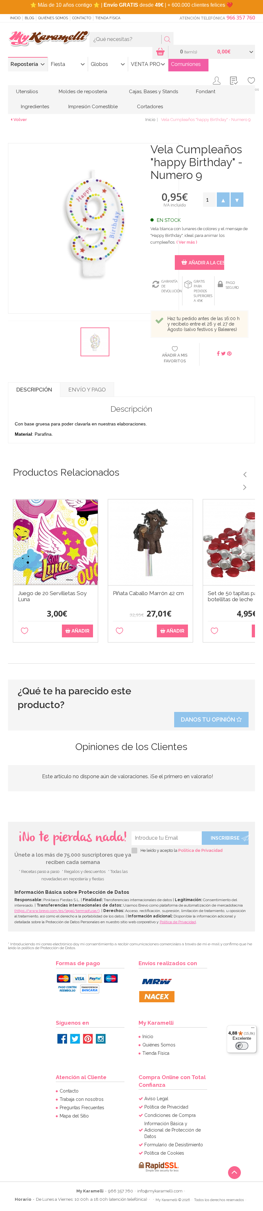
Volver (20, 119)
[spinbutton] (209, 199)
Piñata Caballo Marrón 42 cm (148, 593)
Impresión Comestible (93, 106)
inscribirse (225, 838)
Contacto (81, 18)
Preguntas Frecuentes (82, 1107)
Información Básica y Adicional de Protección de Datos (172, 1130)
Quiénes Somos (53, 18)
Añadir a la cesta (206, 262)
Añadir (79, 631)
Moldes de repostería (83, 91)
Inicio (15, 18)
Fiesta (58, 64)
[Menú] (253, 1029)
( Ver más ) (186, 242)
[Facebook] (62, 1039)
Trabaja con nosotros (82, 1099)
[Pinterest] (88, 1039)
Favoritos (251, 89)
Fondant (205, 91)
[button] (223, 199)
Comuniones (186, 64)
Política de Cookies (164, 1153)
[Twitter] (75, 1039)
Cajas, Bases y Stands (153, 91)
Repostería (24, 64)
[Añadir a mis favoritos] (24, 631)
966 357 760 (240, 17)
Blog (29, 18)
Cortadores (150, 106)
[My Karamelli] (48, 38)
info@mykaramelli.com (159, 1191)
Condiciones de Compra (170, 1115)
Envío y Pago (87, 389)
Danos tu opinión (208, 719)
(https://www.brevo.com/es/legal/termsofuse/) (56, 910)
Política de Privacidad (200, 850)
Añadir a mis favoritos (175, 358)
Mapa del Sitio (74, 1115)
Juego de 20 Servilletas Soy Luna (52, 596)
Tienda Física (107, 18)
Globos (99, 64)
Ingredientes (35, 106)
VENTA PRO (145, 64)
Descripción (34, 389)
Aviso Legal (156, 1098)
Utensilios (27, 91)
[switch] (241, 1046)
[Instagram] (100, 1039)
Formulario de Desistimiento (173, 1144)
